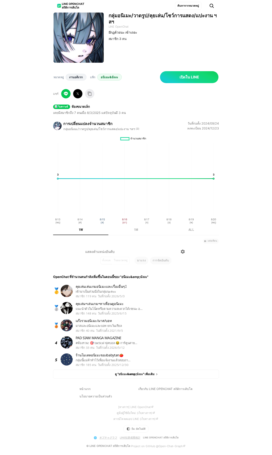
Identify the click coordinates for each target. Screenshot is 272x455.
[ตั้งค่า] (182, 251)
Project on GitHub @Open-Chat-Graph (157, 446)
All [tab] (191, 229)
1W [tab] (81, 229)
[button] (211, 241)
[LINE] (66, 93)
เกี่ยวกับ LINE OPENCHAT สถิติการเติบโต (165, 389)
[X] (77, 93)
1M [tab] (136, 229)
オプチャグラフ (108, 437)
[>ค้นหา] (212, 5)
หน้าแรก (85, 389)
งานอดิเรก (76, 77)
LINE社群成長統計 (130, 437)
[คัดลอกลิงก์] (89, 93)
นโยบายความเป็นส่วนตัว (95, 396)
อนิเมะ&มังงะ (109, 77)
